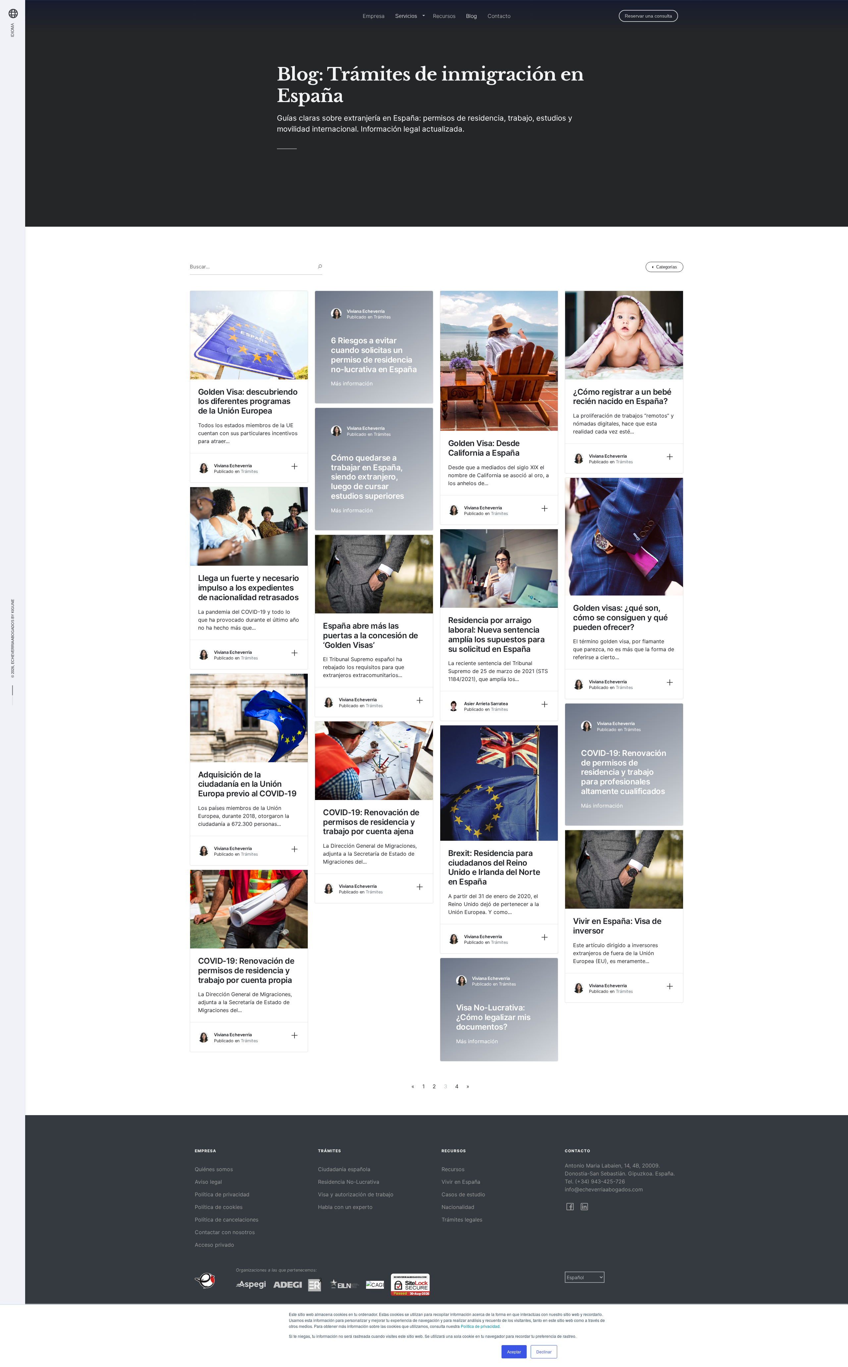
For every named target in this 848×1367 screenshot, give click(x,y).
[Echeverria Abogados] (228, 16)
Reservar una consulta (648, 16)
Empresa (374, 16)
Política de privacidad (480, 1326)
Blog (471, 16)
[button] (422, 16)
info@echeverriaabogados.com (604, 1189)
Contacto (499, 16)
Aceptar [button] (514, 1351)
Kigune (12, 606)
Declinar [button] (544, 1351)
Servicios (406, 16)
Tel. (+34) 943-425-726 (595, 1181)
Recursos (444, 16)
